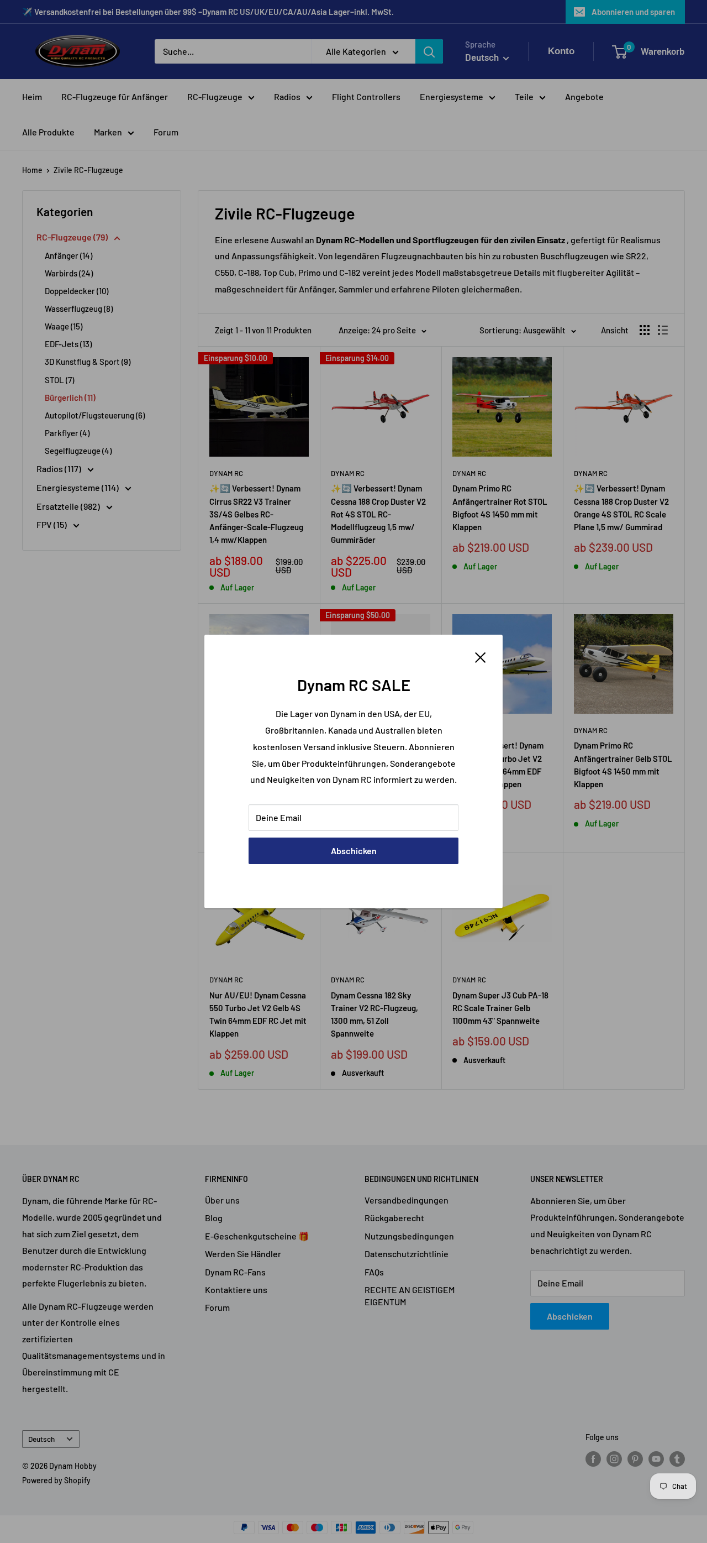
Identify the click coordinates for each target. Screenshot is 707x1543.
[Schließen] (480, 656)
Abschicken (354, 850)
